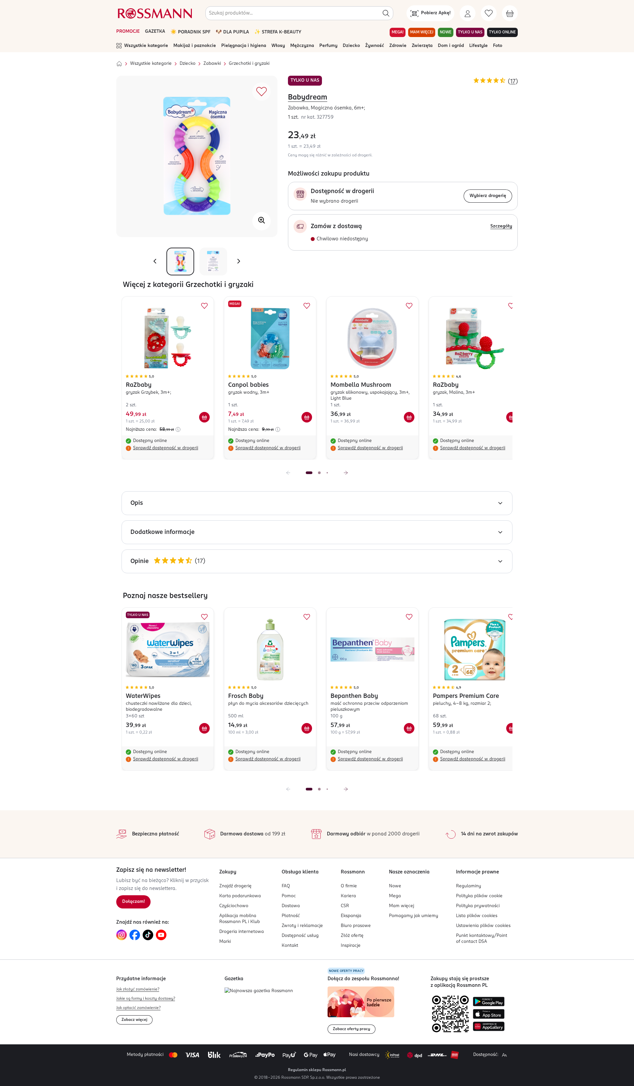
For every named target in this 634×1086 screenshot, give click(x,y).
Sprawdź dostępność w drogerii (165, 448)
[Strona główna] (119, 64)
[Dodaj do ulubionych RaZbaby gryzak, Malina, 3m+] (511, 306)
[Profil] (468, 13)
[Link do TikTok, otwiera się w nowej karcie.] (148, 935)
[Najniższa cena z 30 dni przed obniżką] (178, 429)
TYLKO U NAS (470, 32)
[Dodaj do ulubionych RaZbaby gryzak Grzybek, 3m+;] (204, 306)
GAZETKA (155, 31)
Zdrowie (397, 46)
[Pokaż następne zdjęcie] (238, 261)
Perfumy (328, 46)
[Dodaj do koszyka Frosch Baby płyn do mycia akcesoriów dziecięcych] (306, 728)
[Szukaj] (386, 13)
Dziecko (351, 46)
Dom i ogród (451, 46)
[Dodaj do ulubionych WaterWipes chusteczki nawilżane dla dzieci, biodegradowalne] (204, 617)
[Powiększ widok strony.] (504, 1055)
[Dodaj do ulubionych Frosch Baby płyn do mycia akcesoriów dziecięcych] (306, 617)
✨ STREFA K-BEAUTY (277, 32)
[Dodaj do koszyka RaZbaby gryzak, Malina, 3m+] (511, 417)
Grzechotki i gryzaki (249, 63)
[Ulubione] (489, 13)
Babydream (307, 97)
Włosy (278, 46)
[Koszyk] (510, 13)
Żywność (374, 46)
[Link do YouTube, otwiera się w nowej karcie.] (161, 935)
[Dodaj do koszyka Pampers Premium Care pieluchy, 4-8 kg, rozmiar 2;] (511, 728)
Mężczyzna (302, 46)
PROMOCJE (128, 31)
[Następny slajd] (345, 472)
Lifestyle (478, 46)
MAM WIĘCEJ (421, 32)
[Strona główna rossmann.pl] (154, 13)
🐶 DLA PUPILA (232, 32)
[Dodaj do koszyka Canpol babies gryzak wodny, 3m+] (306, 417)
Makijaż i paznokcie (194, 46)
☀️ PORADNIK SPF (190, 32)
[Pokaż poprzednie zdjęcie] (154, 261)
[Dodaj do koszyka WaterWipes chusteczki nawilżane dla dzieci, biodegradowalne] (204, 728)
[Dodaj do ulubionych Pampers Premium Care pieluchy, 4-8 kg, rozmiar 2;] (511, 617)
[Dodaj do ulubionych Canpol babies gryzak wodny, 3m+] (306, 306)
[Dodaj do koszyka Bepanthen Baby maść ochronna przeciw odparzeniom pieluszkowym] (409, 728)
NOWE (445, 32)
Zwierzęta (422, 46)
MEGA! (398, 32)
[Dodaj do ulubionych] (261, 91)
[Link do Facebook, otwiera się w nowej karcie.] (134, 935)
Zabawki (212, 63)
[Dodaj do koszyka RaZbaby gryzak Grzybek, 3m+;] (204, 417)
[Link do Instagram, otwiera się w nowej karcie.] (121, 935)
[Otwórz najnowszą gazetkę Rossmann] (259, 991)
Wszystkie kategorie (146, 46)
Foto (497, 46)
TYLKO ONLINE (502, 32)
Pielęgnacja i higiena (243, 46)
